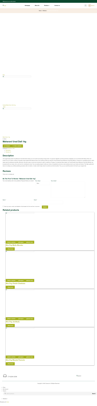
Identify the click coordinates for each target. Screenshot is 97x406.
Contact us (57, 5)
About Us (37, 5)
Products (46, 5)
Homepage (27, 5)
